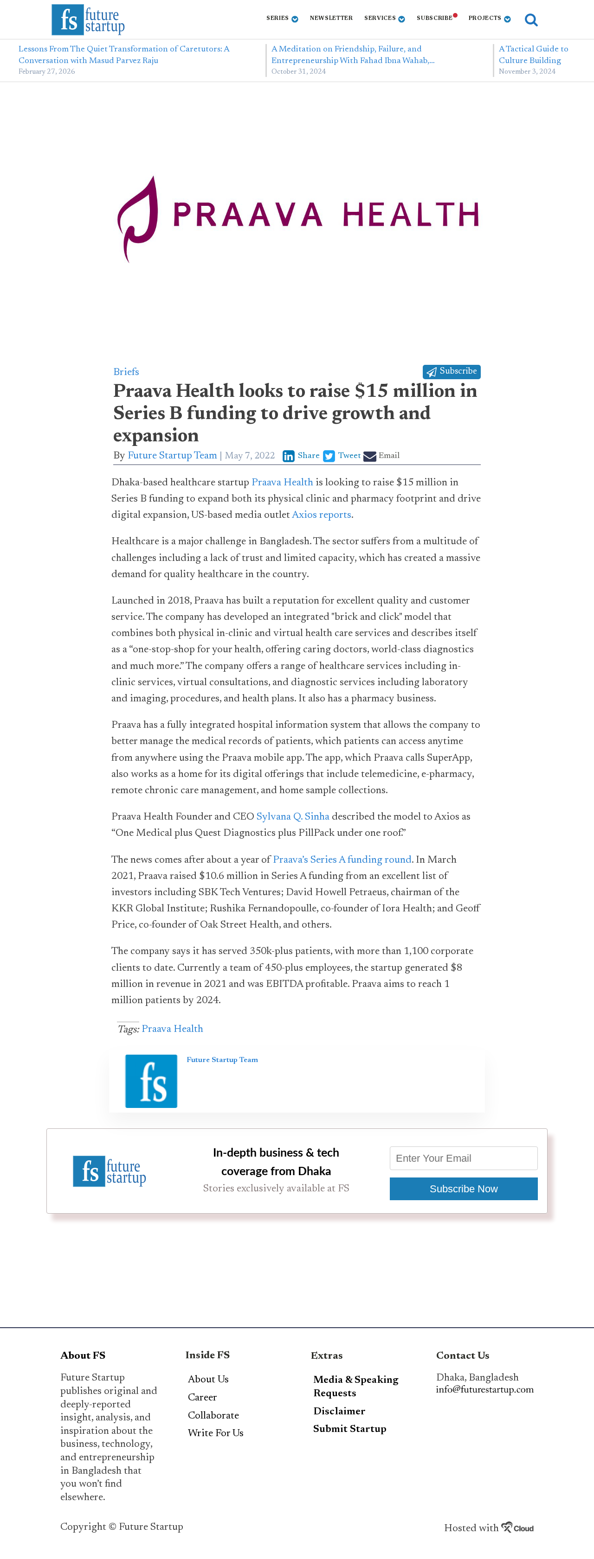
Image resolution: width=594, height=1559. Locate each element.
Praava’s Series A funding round (342, 860)
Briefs (126, 373)
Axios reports (321, 515)
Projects (485, 18)
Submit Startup (350, 1430)
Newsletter (331, 18)
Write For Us (216, 1434)
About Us (208, 1380)
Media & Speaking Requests (356, 1387)
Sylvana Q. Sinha (293, 817)
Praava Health (282, 483)
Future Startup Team (172, 456)
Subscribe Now (464, 1189)
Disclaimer (339, 1412)
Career (202, 1398)
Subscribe (434, 18)
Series (277, 18)
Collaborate (213, 1416)
